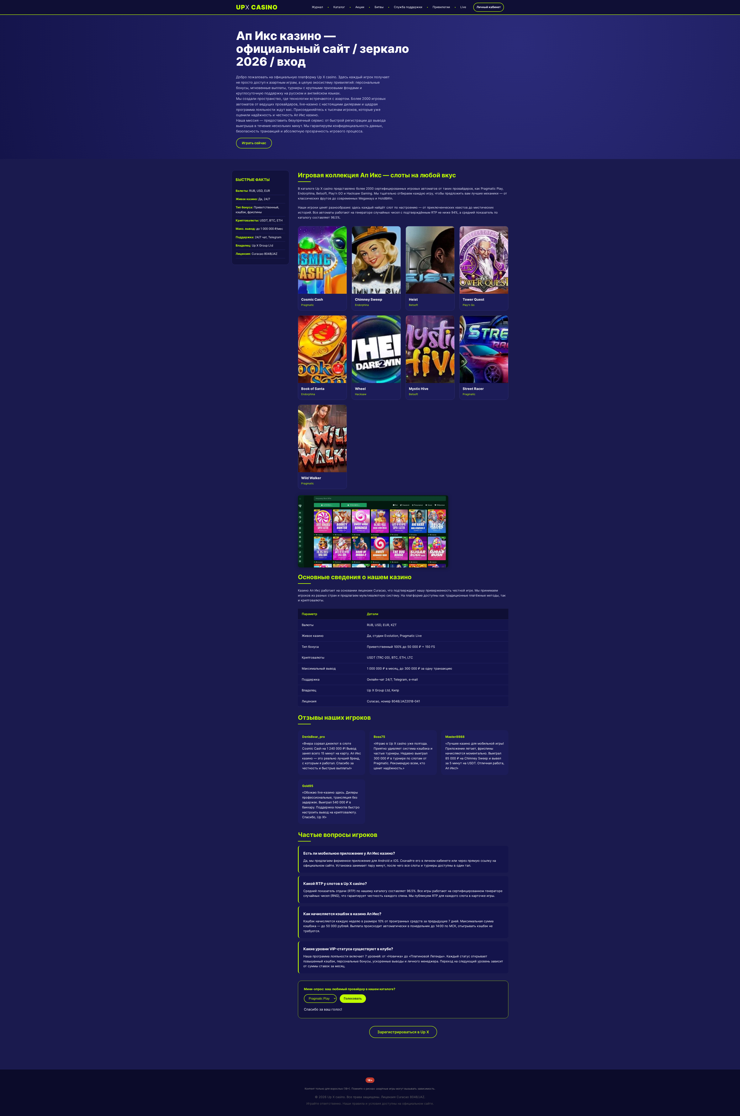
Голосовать (353, 998)
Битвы (379, 7)
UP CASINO (257, 7)
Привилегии (441, 7)
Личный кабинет (489, 7)
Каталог (339, 7)
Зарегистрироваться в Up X (403, 1032)
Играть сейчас (254, 143)
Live (463, 7)
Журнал (317, 7)
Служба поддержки (408, 7)
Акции (359, 7)
